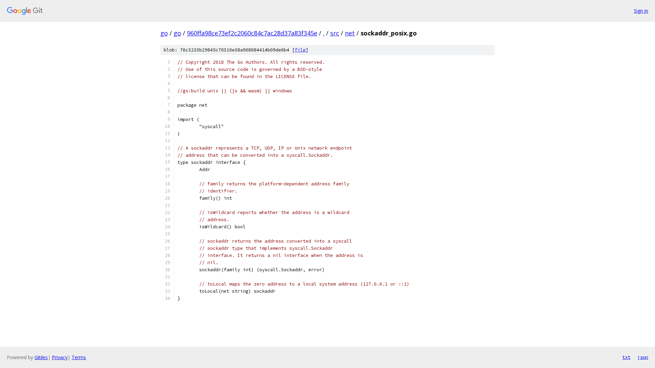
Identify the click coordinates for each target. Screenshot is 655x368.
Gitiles (41, 357)
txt (626, 357)
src (334, 33)
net (350, 33)
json (642, 357)
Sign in (641, 10)
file (300, 50)
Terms (79, 357)
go (164, 33)
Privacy (60, 357)
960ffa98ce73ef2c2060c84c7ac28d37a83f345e (252, 33)
